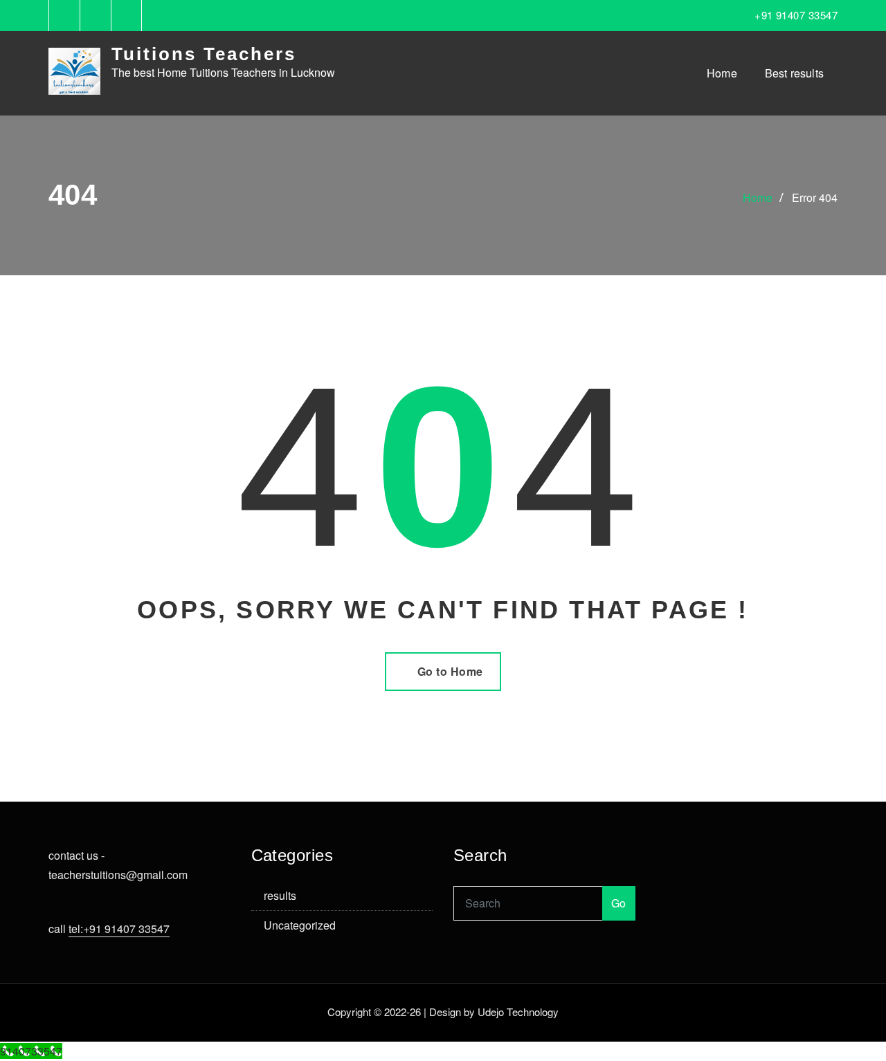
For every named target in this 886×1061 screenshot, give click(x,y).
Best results (794, 73)
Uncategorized (300, 925)
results (280, 895)
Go (618, 903)
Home (722, 73)
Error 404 (815, 197)
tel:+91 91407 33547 (119, 929)
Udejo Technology (518, 1011)
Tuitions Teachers (203, 54)
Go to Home (450, 671)
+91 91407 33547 (796, 15)
